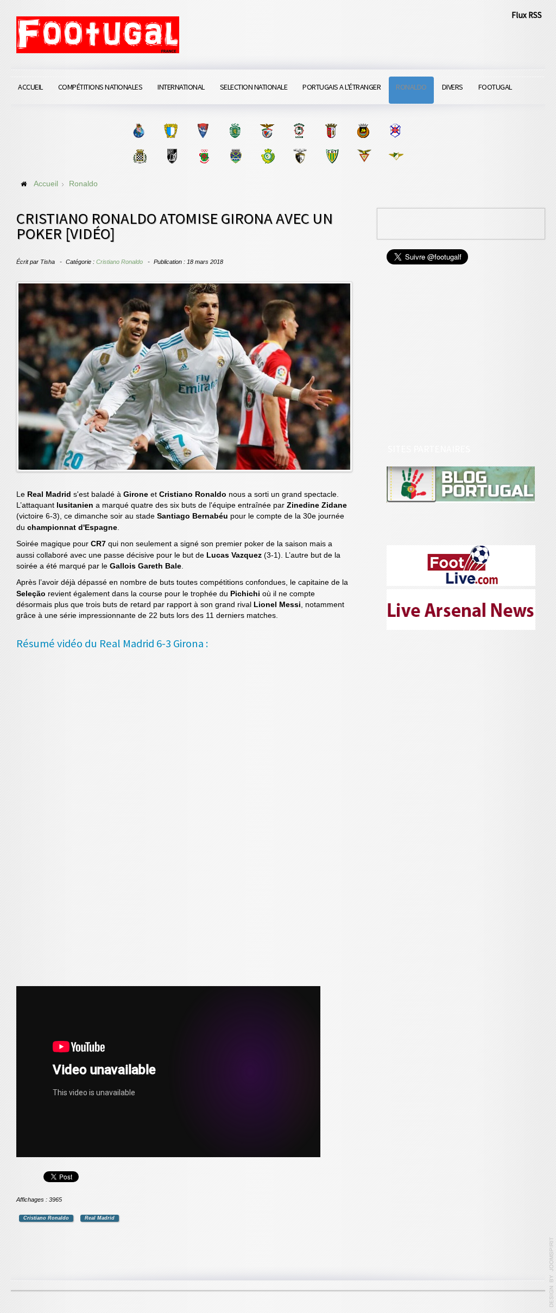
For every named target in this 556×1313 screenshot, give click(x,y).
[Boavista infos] (139, 156)
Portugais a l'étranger (341, 87)
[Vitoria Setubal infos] (267, 156)
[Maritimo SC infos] (298, 130)
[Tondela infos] (332, 156)
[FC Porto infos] (138, 130)
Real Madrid (100, 1218)
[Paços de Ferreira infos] (203, 156)
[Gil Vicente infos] (202, 130)
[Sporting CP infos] (234, 130)
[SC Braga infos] (330, 130)
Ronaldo (411, 87)
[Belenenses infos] (395, 130)
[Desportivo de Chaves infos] (235, 156)
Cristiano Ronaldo (119, 261)
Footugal (495, 87)
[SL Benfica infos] (266, 130)
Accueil (30, 87)
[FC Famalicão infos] (170, 130)
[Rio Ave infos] (363, 130)
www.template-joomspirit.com (551, 1272)
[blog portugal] (461, 484)
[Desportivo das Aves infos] (364, 156)
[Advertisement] (97, 819)
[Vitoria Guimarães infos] (171, 156)
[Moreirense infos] (396, 156)
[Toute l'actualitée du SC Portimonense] (300, 156)
